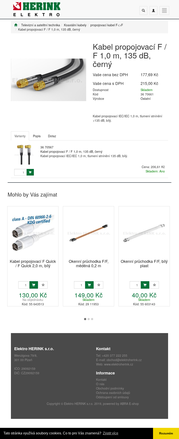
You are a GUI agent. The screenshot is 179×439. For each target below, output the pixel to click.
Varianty (20, 136)
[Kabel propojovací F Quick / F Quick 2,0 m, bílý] (33, 233)
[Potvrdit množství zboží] (30, 172)
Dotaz (52, 136)
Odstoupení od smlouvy (112, 397)
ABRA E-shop (129, 403)
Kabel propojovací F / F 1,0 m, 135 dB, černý (71, 151)
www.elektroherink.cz (118, 364)
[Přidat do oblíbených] (43, 285)
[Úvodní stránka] (15, 25)
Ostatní (146, 98)
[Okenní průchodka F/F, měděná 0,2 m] (88, 233)
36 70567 (46, 147)
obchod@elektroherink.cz (124, 360)
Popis (37, 136)
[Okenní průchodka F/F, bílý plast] (144, 233)
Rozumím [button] (166, 433)
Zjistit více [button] (110, 433)
